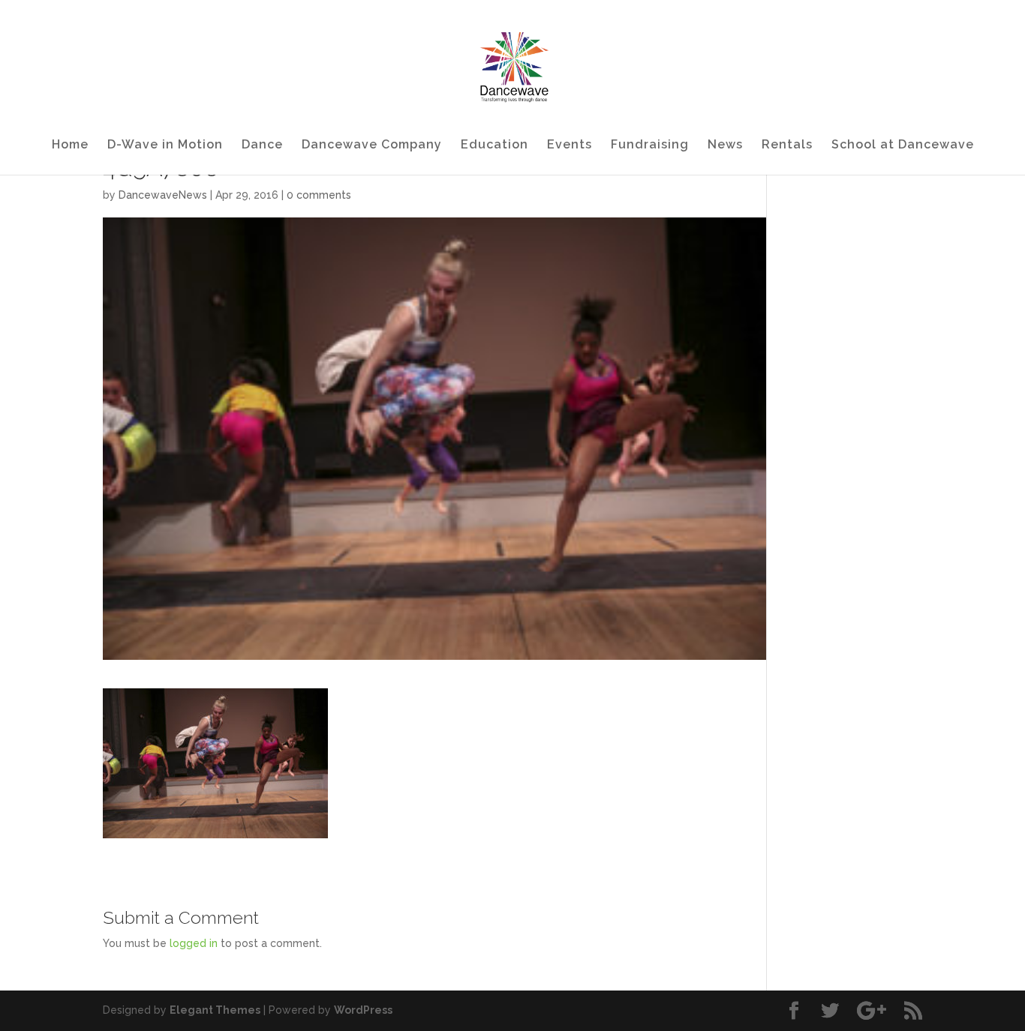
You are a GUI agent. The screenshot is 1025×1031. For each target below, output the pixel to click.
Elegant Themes (215, 1010)
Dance (262, 145)
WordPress (363, 1010)
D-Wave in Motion (165, 145)
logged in (194, 943)
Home (70, 145)
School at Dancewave (902, 145)
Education (494, 145)
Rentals (787, 145)
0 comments (319, 195)
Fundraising (650, 145)
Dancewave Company (372, 145)
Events (569, 145)
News (725, 145)
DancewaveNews (163, 195)
